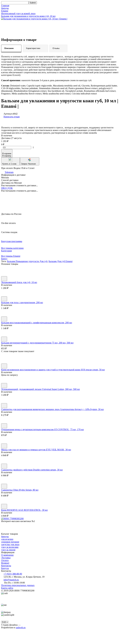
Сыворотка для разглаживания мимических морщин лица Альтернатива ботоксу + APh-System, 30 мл (52, 409)
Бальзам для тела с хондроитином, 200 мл (22, 302)
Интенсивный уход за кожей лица (18, 13)
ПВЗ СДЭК (7, 188)
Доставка (5, 557)
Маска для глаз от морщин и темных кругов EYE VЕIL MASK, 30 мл (36, 449)
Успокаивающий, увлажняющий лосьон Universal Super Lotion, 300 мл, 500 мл (40, 389)
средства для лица (10, 544)
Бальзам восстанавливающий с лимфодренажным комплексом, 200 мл (36, 322)
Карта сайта (7, 588)
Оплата (5, 560)
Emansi (4, 11)
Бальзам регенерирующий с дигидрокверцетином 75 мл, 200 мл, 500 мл (37, 342)
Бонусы (5, 568)
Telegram (9, 172)
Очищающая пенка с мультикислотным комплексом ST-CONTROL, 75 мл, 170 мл (42, 429)
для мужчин (7, 539)
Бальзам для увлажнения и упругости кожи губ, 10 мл (28, 16)
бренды (5, 8)
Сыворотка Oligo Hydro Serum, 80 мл (19, 490)
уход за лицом (8, 549)
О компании (7, 555)
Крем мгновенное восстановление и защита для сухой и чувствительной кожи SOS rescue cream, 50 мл (53, 369)
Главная (5, 5)
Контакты (6, 565)
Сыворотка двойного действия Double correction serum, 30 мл (32, 470)
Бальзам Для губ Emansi (60, 261)
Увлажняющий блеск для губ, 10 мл (19, 282)
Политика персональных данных (18, 585)
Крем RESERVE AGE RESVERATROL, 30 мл (24, 510)
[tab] (11, 48)
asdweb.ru (21, 627)
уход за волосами (9, 547)
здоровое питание (10, 542)
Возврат (5, 563)
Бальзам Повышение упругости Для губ (27, 261)
